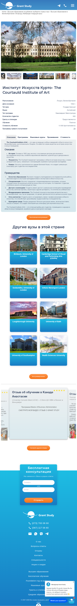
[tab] (11, 137)
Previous (3, 45)
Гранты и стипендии (38, 590)
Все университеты (38, 376)
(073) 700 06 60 (40, 523)
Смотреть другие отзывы (38, 448)
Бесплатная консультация (38, 217)
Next (74, 45)
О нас (38, 542)
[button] (5, 435)
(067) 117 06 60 (40, 528)
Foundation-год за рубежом (38, 581)
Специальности (38, 560)
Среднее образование (38, 595)
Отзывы (38, 551)
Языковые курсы (38, 585)
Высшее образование (39, 572)
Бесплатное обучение (38, 576)
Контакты (38, 555)
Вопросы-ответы (38, 546)
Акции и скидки (38, 565)
